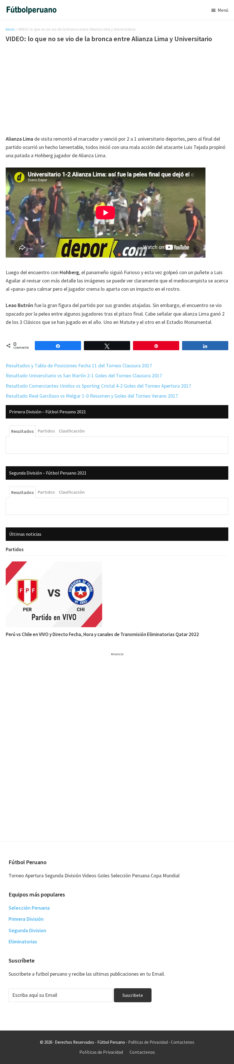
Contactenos (182, 1042)
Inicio (10, 29)
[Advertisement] (117, 90)
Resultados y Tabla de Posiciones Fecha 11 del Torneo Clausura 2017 (79, 365)
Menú (223, 10)
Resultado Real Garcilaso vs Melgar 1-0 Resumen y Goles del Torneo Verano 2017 (92, 395)
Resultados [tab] (22, 431)
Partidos (15, 549)
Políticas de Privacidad (148, 1042)
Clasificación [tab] (72, 431)
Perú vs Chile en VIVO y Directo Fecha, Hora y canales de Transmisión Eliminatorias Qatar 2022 (102, 634)
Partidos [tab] (46, 431)
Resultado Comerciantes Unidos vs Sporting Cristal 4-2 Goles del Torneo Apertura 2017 (98, 385)
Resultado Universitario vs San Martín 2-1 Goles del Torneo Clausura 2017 (84, 375)
